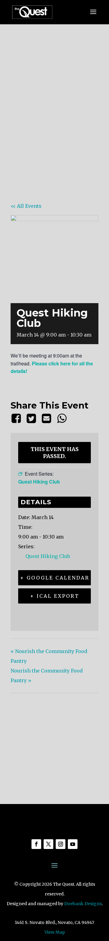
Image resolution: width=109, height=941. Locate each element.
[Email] (46, 418)
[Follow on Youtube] (73, 844)
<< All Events (26, 206)
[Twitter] (31, 418)
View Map (55, 932)
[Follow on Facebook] (36, 844)
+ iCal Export (54, 596)
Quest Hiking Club (47, 556)
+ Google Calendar (54, 578)
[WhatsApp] (61, 418)
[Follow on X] (48, 844)
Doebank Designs (83, 903)
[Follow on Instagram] (60, 844)
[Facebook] (17, 418)
